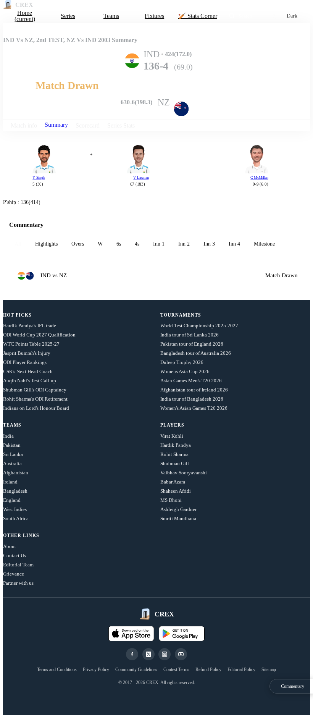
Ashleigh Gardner (178, 509)
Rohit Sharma (174, 454)
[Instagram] (164, 654)
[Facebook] (132, 654)
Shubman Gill (174, 463)
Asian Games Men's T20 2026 (191, 380)
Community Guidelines (136, 669)
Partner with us (18, 583)
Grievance (13, 574)
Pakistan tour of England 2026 (191, 344)
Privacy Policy (96, 669)
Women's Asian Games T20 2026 (193, 408)
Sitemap (268, 669)
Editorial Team (18, 565)
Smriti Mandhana (178, 518)
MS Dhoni (171, 500)
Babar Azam (172, 482)
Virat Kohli (171, 436)
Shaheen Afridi (175, 491)
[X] (148, 654)
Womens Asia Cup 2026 (185, 371)
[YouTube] (181, 654)
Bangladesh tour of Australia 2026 (195, 353)
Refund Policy (208, 669)
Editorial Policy (241, 669)
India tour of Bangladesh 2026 (191, 399)
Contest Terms (176, 669)
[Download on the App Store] (131, 633)
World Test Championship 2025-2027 (199, 325)
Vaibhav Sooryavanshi (183, 472)
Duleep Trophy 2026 (181, 362)
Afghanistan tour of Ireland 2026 (194, 390)
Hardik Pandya (175, 445)
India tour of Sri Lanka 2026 (189, 335)
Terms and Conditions (57, 669)
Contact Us (14, 555)
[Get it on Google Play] (182, 633)
